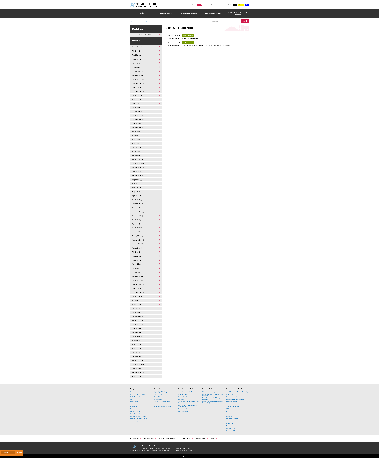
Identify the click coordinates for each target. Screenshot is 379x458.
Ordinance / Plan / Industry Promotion (235, 404)
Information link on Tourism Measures (163, 404)
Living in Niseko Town (183, 396)
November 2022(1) (138, 216)
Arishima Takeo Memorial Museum (162, 406)
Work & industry (134, 406)
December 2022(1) (138, 212)
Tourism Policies (158, 399)
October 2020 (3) (137, 288)
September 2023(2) (138, 175)
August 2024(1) (137, 131)
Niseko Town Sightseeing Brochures (162, 401)
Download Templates (135, 421)
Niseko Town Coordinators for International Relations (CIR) (212, 395)
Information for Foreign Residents (138, 416)
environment (229, 411)
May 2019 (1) (136, 348)
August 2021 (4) (137, 248)
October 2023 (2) (137, 171)
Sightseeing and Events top (160, 392)
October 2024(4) (137, 123)
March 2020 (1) (137, 312)
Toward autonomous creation (233, 406)
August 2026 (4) (137, 47)
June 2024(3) (136, 139)
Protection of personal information (167, 438)
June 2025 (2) (136, 99)
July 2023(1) (136, 183)
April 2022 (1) (136, 224)
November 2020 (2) (138, 284)
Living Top (132, 392)
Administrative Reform (231, 421)
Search (245, 21)
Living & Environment (135, 404)
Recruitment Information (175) (141, 35)
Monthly (136, 41)
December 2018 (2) (138, 364)
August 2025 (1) (137, 95)
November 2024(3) (138, 119)
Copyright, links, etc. (186, 438)
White (229, 5)
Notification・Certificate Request (138, 396)
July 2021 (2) (136, 252)
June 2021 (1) (136, 256)
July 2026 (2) (136, 51)
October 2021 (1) (137, 244)
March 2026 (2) (137, 67)
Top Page (132, 21)
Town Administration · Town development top (237, 392)
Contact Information (183, 411)
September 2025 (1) (138, 91)
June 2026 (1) (136, 55)
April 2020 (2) (136, 308)
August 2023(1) (137, 180)
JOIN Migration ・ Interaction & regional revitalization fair (188, 406)
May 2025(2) (136, 103)
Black (235, 5)
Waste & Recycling (134, 401)
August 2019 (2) (137, 336)
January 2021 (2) (137, 276)
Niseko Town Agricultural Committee (235, 399)
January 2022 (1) (137, 236)
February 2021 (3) (137, 272)
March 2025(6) (136, 107)
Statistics (228, 426)
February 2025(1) (137, 111)
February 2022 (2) (137, 232)
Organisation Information (232, 401)
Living (142, 13)
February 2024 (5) (137, 155)
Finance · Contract (230, 423)
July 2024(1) (136, 135)
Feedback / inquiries (201, 438)
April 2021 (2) (136, 264)
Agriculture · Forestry (231, 413)
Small (200, 5)
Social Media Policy (149, 438)
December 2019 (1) (138, 324)
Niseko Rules (157, 396)
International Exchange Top (208, 392)
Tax (131, 399)
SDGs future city (230, 409)
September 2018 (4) (138, 372)
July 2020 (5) (136, 300)
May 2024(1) (136, 143)
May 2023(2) (136, 192)
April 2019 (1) (136, 352)
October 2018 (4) (137, 368)
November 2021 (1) (138, 240)
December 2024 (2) (138, 115)
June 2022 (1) (136, 220)
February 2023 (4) (137, 204)
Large (213, 5)
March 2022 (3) (137, 228)
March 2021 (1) (137, 268)
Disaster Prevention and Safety (137, 394)
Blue (246, 5)
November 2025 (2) (138, 83)
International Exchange (213, 13)
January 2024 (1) (137, 159)
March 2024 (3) (137, 151)
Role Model (181, 399)
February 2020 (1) (137, 316)
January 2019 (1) (137, 360)
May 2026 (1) (136, 59)
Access (213, 438)
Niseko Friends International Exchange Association (211, 398)
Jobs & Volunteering (142, 21)
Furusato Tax (229, 416)
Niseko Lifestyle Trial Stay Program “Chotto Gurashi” (188, 402)
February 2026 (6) (137, 71)
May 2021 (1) (136, 260)
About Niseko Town (183, 394)
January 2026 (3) (137, 75)
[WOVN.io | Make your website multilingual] (19, 452)
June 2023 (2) (136, 188)
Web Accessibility (134, 438)
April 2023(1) (136, 196)
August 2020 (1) (137, 296)
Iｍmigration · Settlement (189, 13)
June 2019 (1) (136, 344)
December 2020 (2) (138, 280)
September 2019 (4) (138, 332)
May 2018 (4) (136, 376)
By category (137, 28)
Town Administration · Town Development (237, 13)
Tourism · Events (166, 13)
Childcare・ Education (135, 411)
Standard (206, 5)
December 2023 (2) (138, 163)
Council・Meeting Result (232, 418)
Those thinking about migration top (186, 392)
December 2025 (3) (138, 79)
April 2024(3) (136, 147)
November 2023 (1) (138, 167)
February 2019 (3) (137, 356)
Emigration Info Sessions (184, 409)
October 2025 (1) (137, 87)
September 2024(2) (138, 127)
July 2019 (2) (136, 340)
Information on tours (231, 428)
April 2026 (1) (136, 63)
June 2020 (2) (136, 304)
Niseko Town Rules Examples (233, 430)
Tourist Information (158, 394)
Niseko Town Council (231, 396)
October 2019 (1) (137, 328)
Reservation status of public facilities (138, 418)
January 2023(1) (137, 208)
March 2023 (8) (137, 200)
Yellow (241, 5)
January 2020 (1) (137, 320)
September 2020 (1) (138, 292)
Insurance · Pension (135, 409)
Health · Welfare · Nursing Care (137, 413)
